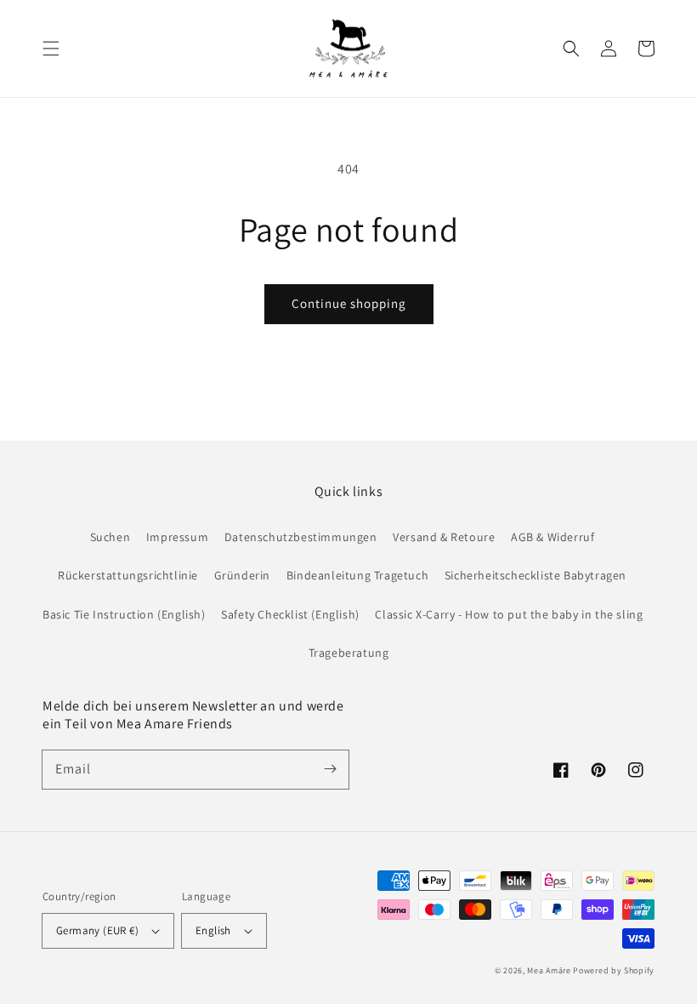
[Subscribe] (329, 769)
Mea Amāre (550, 970)
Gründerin (242, 575)
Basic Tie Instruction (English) (124, 614)
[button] (51, 48)
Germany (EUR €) (97, 930)
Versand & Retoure (444, 537)
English (213, 930)
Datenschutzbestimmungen (300, 537)
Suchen (110, 537)
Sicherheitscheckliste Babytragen (535, 575)
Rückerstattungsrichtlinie (128, 575)
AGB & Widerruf (552, 537)
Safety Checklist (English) (290, 614)
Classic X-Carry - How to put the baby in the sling (509, 614)
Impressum (177, 537)
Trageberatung (349, 652)
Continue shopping (349, 303)
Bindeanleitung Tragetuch (357, 575)
